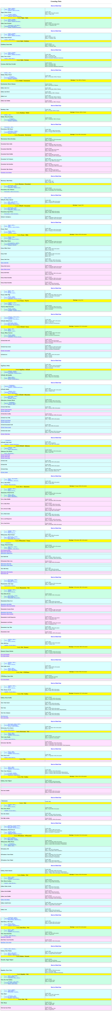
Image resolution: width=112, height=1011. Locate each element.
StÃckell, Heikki (9, 317)
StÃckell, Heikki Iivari (10, 372)
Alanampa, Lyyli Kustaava (11, 982)
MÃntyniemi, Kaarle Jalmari (7, 565)
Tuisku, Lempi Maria (9, 39)
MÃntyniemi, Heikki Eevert (6, 553)
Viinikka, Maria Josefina (11, 773)
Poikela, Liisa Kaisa (14, 997)
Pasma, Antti (11, 225)
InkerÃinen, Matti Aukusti (11, 918)
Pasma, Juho (7, 226)
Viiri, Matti (8, 489)
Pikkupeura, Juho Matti (14, 25)
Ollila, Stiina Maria (10, 297)
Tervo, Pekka (8, 479)
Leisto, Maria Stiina (14, 239)
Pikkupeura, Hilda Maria (10, 26)
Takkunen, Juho (12, 447)
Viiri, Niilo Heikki (9, 976)
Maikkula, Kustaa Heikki (14, 825)
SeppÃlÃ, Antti (12, 831)
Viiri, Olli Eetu (9, 878)
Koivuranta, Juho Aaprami (11, 725)
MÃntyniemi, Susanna (9, 537)
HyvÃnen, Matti (12, 488)
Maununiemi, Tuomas (13, 536)
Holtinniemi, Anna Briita (15, 919)
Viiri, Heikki (8, 531)
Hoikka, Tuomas (12, 308)
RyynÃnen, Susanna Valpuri (15, 310)
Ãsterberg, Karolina (13, 480)
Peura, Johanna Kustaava (14, 21)
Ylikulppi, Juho (12, 995)
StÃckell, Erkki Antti (14, 316)
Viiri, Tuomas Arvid (9, 734)
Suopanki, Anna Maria (14, 548)
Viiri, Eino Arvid (4, 716)
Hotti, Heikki (8, 197)
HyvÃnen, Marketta (13, 78)
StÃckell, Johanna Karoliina (15, 387)
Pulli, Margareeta (13, 496)
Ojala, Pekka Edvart (9, 34)
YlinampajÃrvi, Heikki (14, 243)
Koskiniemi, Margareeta (14, 538)
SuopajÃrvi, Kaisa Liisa (10, 132)
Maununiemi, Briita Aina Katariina (8, 605)
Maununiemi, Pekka (13, 579)
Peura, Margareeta (13, 449)
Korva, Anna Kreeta (9, 730)
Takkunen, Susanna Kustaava (15, 833)
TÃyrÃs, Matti (8, 303)
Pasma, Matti (8, 291)
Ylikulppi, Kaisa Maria (14, 977)
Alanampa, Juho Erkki (14, 981)
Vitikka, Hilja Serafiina (11, 15)
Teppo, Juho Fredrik (9, 9)
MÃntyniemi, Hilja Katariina (7, 571)
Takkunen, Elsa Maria (14, 318)
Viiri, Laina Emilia (4, 717)
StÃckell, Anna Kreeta (5, 454)
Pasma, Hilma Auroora (5, 269)
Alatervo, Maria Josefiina (15, 16)
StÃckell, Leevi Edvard (5, 420)
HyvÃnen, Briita (12, 133)
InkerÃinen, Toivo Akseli (6, 942)
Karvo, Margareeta (13, 393)
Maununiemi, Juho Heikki (6, 604)
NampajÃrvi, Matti (13, 546)
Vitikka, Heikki (12, 14)
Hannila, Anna (12, 404)
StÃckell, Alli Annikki (5, 350)
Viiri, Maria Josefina (5, 656)
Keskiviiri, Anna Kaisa (14, 774)
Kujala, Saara (8, 232)
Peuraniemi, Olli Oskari (10, 186)
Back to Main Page (56, 5)
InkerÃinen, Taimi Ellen (6, 937)
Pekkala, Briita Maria (14, 925)
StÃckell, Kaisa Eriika (5, 458)
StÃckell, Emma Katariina (6, 409)
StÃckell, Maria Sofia (5, 456)
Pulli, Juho (11, 494)
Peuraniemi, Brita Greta (10, 77)
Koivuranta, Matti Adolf (14, 724)
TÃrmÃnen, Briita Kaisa (14, 304)
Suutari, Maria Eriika (14, 10)
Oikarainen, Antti (13, 322)
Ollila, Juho (11, 237)
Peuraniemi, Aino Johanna (6, 172)
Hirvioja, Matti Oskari (5, 411)
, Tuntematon (11, 76)
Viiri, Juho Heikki (13, 975)
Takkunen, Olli (12, 391)
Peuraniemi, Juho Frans (10, 208)
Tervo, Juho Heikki (13, 478)
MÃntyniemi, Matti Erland (11, 838)
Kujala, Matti (12, 231)
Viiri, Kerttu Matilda (5, 679)
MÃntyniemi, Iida (4, 573)
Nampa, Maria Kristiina (10, 844)
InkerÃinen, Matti (13, 917)
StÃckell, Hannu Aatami (6, 427)
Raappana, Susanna (13, 581)
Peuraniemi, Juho (9, 127)
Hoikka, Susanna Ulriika (10, 309)
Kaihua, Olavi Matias (5, 899)
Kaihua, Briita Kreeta (10, 924)
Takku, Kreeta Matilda (10, 832)
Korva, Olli (11, 923)
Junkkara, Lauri (12, 302)
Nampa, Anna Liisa (13, 983)
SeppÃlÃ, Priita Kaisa (10, 645)
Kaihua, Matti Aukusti (10, 948)
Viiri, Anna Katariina (5, 654)
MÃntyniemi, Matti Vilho (6, 563)
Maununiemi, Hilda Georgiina (7, 613)
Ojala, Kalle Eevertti (10, 20)
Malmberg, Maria (12, 398)
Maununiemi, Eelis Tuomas (6, 612)
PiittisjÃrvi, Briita (10, 585)
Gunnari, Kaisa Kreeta (14, 227)
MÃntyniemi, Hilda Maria (6, 551)
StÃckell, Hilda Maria (5, 434)
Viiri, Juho (7, 640)
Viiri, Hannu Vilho (9, 768)
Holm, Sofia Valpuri (9, 202)
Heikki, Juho (8, 72)
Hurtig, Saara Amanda (14, 726)
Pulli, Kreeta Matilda (10, 495)
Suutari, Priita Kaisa (14, 203)
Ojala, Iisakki (12, 19)
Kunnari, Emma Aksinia (10, 883)
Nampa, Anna (7, 547)
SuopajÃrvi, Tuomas (13, 131)
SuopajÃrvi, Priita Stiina (15, 298)
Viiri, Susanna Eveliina (5, 550)
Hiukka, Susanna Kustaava (15, 27)
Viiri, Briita (12, 490)
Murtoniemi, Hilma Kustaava (11, 213)
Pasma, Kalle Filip (4, 262)
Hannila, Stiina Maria (14, 324)
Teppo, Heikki (12, 8)
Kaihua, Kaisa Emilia (10, 739)
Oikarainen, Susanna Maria (11, 323)
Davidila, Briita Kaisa (14, 827)
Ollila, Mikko (8, 238)
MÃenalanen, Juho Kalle (10, 826)
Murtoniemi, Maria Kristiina (12, 191)
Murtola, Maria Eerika (10, 484)
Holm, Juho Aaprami (13, 201)
